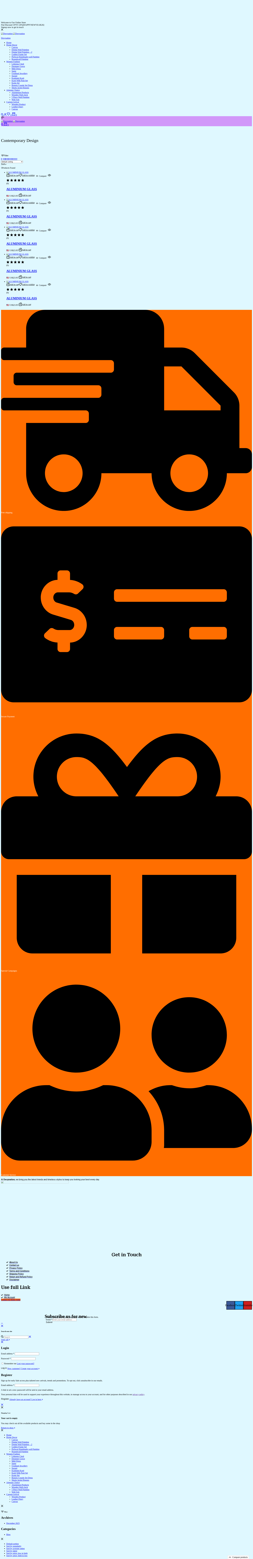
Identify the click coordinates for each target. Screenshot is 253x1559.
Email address (7, 1354)
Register (5, 1399)
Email (49, 1319)
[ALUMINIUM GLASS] (17, 172)
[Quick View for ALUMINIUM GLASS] (49, 175)
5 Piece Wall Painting (20, 97)
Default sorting (12, 1544)
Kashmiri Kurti (18, 78)
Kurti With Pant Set (20, 80)
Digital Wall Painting (20, 50)
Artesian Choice (13, 90)
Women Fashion (13, 61)
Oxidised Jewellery (20, 73)
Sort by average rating (15, 1548)
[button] (9, 115)
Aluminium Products (20, 92)
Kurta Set (16, 83)
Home (8, 42)
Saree (14, 71)
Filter (6, 155)
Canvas (15, 47)
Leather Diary (17, 107)
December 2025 (13, 1523)
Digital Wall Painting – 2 (22, 52)
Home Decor (11, 45)
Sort (3, 164)
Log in (4, 1368)
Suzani (14, 76)
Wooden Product (19, 104)
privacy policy (138, 1394)
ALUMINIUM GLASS (21, 189)
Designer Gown (18, 66)
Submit (49, 1322)
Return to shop (7, 1428)
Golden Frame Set (19, 54)
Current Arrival (12, 102)
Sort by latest (11, 1551)
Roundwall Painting (20, 59)
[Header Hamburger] (2, 117)
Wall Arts (15, 99)
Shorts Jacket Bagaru (20, 88)
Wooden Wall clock (20, 95)
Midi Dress (16, 69)
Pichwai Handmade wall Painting (25, 57)
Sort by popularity (13, 1546)
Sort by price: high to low (17, 1556)
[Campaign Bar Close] (2, 30)
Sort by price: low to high (17, 1553)
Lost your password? (25, 1363)
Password (6, 1358)
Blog (8, 1534)
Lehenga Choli (18, 64)
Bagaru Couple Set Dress (22, 85)
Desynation (6, 38)
